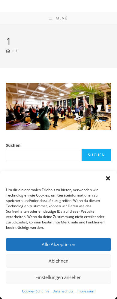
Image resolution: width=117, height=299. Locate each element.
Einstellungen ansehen (58, 277)
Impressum (85, 291)
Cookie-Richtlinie (36, 291)
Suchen (13, 145)
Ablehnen (58, 261)
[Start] (8, 50)
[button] (108, 178)
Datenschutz (63, 291)
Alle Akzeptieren (58, 244)
